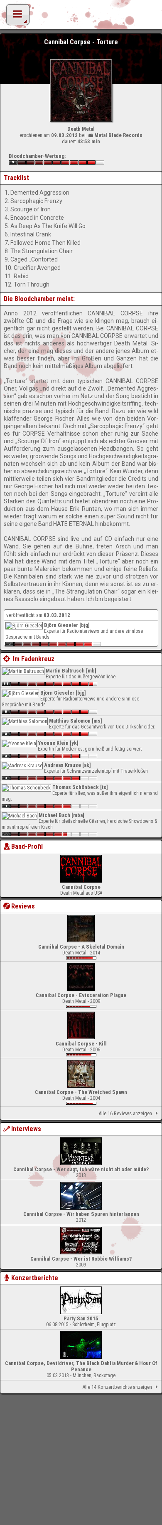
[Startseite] (81, 16)
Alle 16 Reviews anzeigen (125, 1113)
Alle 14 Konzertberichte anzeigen (117, 1387)
